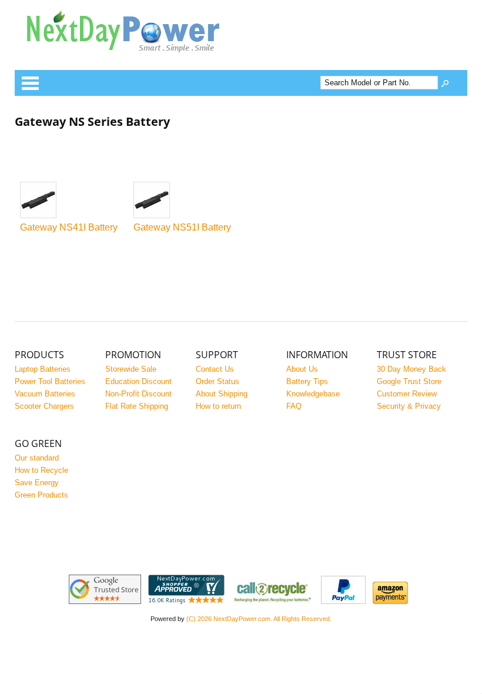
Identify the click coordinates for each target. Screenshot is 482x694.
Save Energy (37, 482)
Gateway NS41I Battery (69, 227)
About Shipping (221, 393)
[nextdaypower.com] (132, 60)
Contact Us (215, 369)
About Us (302, 369)
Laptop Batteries (43, 369)
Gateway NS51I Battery (182, 227)
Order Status (217, 381)
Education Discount (138, 381)
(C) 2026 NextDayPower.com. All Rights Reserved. (259, 618)
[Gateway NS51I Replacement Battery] (184, 201)
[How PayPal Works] (343, 601)
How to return (218, 406)
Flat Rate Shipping (136, 406)
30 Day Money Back (411, 369)
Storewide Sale (130, 369)
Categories (30, 83)
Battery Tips (307, 381)
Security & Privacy (409, 406)
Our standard (37, 457)
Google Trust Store (409, 381)
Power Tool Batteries (50, 381)
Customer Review (407, 393)
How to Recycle (41, 470)
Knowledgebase (313, 393)
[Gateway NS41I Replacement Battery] (71, 201)
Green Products (41, 495)
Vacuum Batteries (45, 393)
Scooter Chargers (44, 406)
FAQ (294, 406)
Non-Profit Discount (138, 393)
